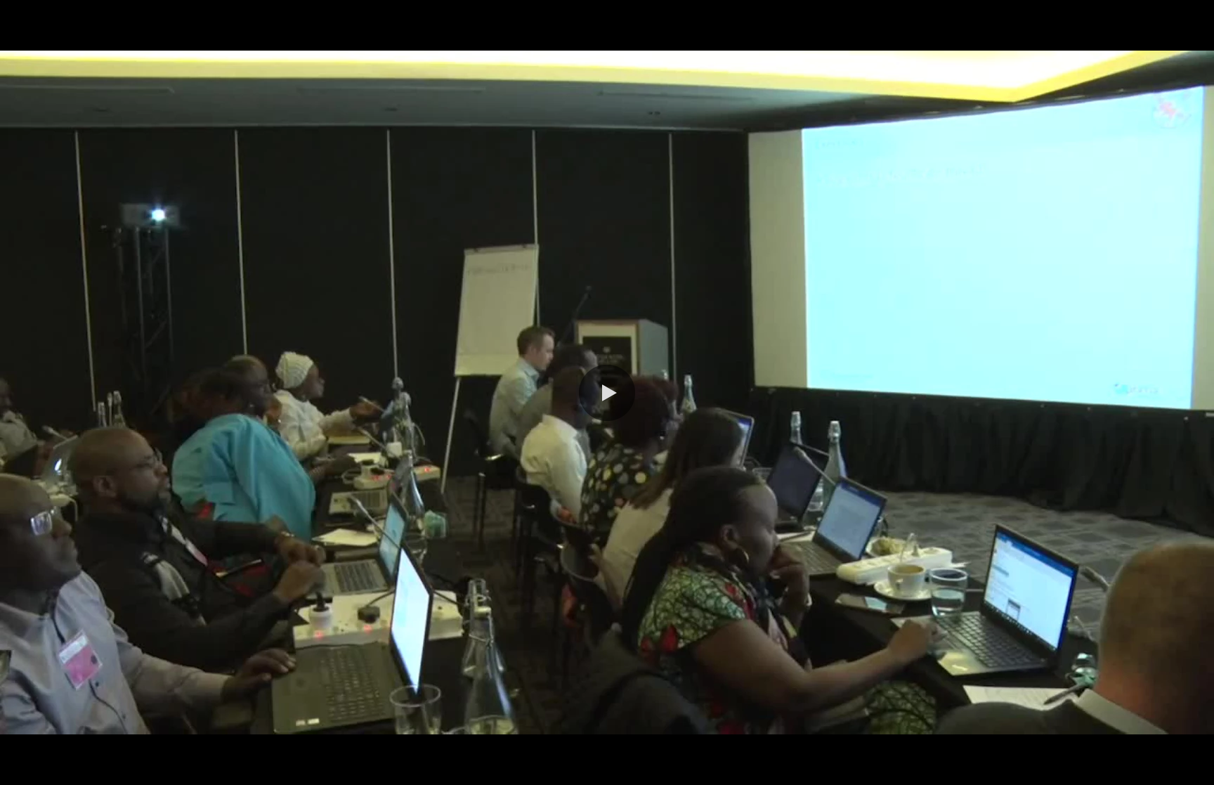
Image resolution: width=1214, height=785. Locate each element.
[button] (607, 393)
